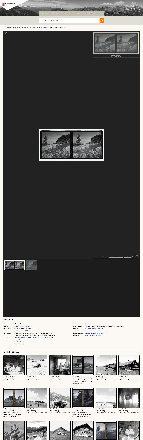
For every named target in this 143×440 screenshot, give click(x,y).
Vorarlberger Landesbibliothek (12, 27)
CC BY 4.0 (88, 324)
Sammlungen (64, 13)
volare (26, 27)
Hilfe (95, 13)
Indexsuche (54, 13)
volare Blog (75, 13)
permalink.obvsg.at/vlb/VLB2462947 (96, 333)
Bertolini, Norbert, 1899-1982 (22, 326)
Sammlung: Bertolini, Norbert (38, 27)
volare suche (44, 13)
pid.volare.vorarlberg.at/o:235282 (95, 328)
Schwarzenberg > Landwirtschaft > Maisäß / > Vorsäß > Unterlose (34, 337)
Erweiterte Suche (87, 13)
